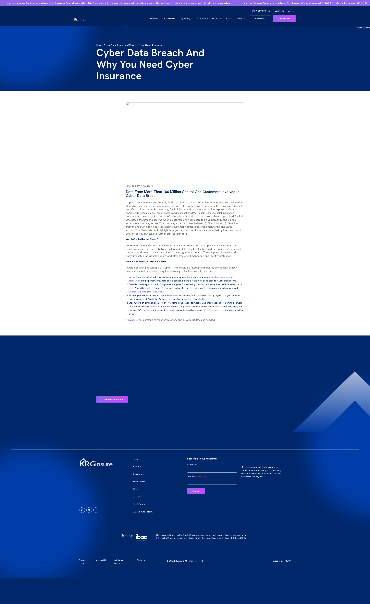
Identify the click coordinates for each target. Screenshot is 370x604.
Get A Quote (139, 504)
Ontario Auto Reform (143, 511)
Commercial (169, 18)
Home (135, 459)
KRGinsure (132, 319)
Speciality (185, 18)
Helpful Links (139, 481)
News (99, 45)
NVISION (287, 561)
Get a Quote (284, 18)
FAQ (169, 302)
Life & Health (202, 18)
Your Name (192, 465)
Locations (279, 11)
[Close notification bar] (366, 3)
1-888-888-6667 (263, 11)
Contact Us (260, 18)
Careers (292, 11)
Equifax (214, 276)
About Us (241, 18)
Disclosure (142, 560)
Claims (229, 18)
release (142, 209)
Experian (224, 276)
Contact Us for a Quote (112, 399)
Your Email (196, 476)
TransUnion (134, 280)
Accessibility (102, 560)
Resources (217, 18)
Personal (154, 18)
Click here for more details (217, 3)
